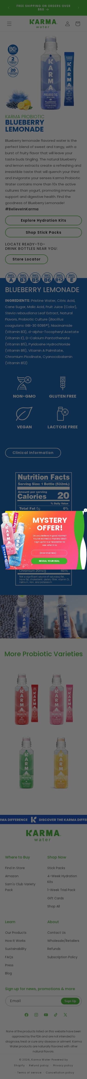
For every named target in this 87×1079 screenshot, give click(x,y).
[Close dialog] (85, 510)
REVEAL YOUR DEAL (49, 560)
